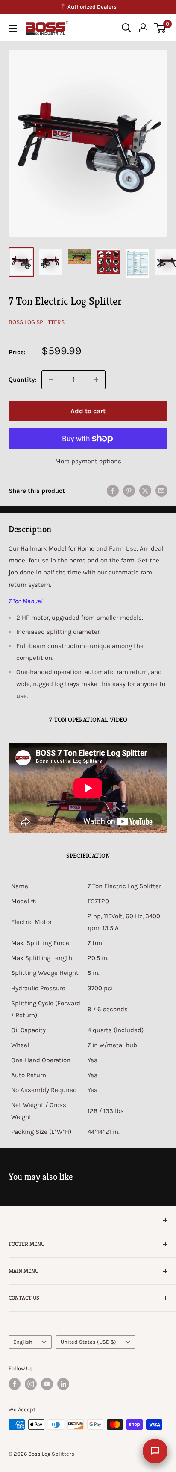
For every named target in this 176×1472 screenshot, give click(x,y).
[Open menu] (13, 28)
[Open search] (126, 27)
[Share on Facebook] (113, 490)
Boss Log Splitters (37, 322)
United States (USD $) (88, 1342)
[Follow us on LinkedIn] (63, 1384)
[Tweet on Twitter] (145, 490)
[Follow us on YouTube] (47, 1384)
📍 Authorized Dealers (88, 6)
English (22, 1342)
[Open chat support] (155, 1451)
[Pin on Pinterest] (129, 490)
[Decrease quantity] (51, 380)
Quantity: (22, 379)
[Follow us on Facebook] (15, 1384)
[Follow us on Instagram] (31, 1384)
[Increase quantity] (96, 380)
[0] (160, 28)
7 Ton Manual (26, 601)
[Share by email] (161, 490)
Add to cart (88, 411)
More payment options (88, 461)
